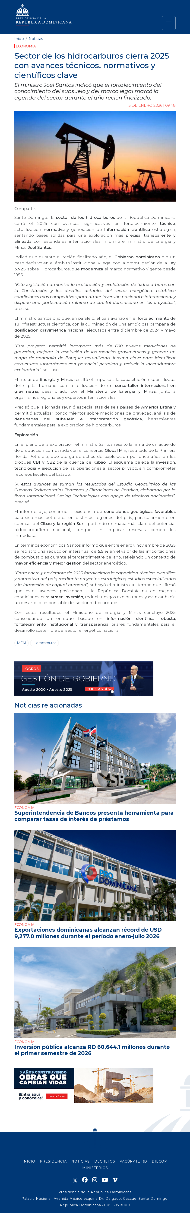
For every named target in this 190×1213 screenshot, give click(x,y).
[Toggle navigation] (169, 23)
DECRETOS (104, 1161)
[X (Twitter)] (75, 1179)
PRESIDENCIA (53, 1161)
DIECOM (160, 1161)
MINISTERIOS (95, 1168)
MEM (21, 643)
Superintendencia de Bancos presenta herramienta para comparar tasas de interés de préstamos (94, 816)
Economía (26, 46)
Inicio (19, 39)
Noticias (36, 39)
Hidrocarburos (44, 643)
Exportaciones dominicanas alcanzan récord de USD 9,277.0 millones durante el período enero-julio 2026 (88, 933)
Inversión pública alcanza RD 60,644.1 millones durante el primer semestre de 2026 (92, 1050)
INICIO (28, 1161)
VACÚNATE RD (133, 1161)
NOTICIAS (80, 1161)
